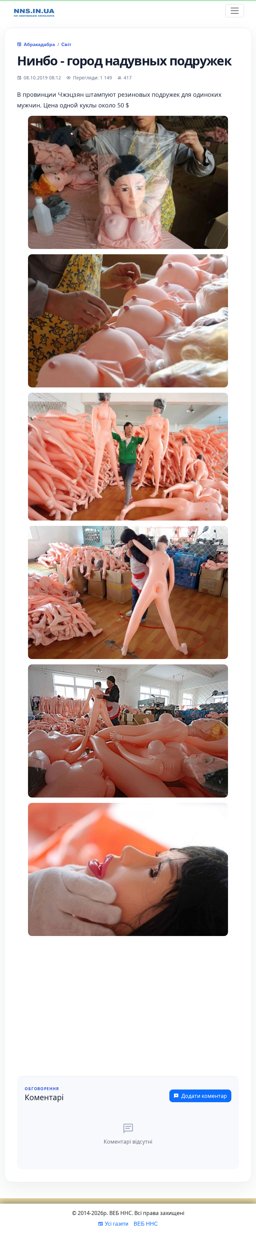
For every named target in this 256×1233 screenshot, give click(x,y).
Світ (66, 44)
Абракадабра (39, 44)
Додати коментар (204, 1096)
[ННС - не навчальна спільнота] (34, 11)
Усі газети (116, 1223)
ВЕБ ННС (146, 1223)
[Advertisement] (128, 1013)
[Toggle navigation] (234, 10)
